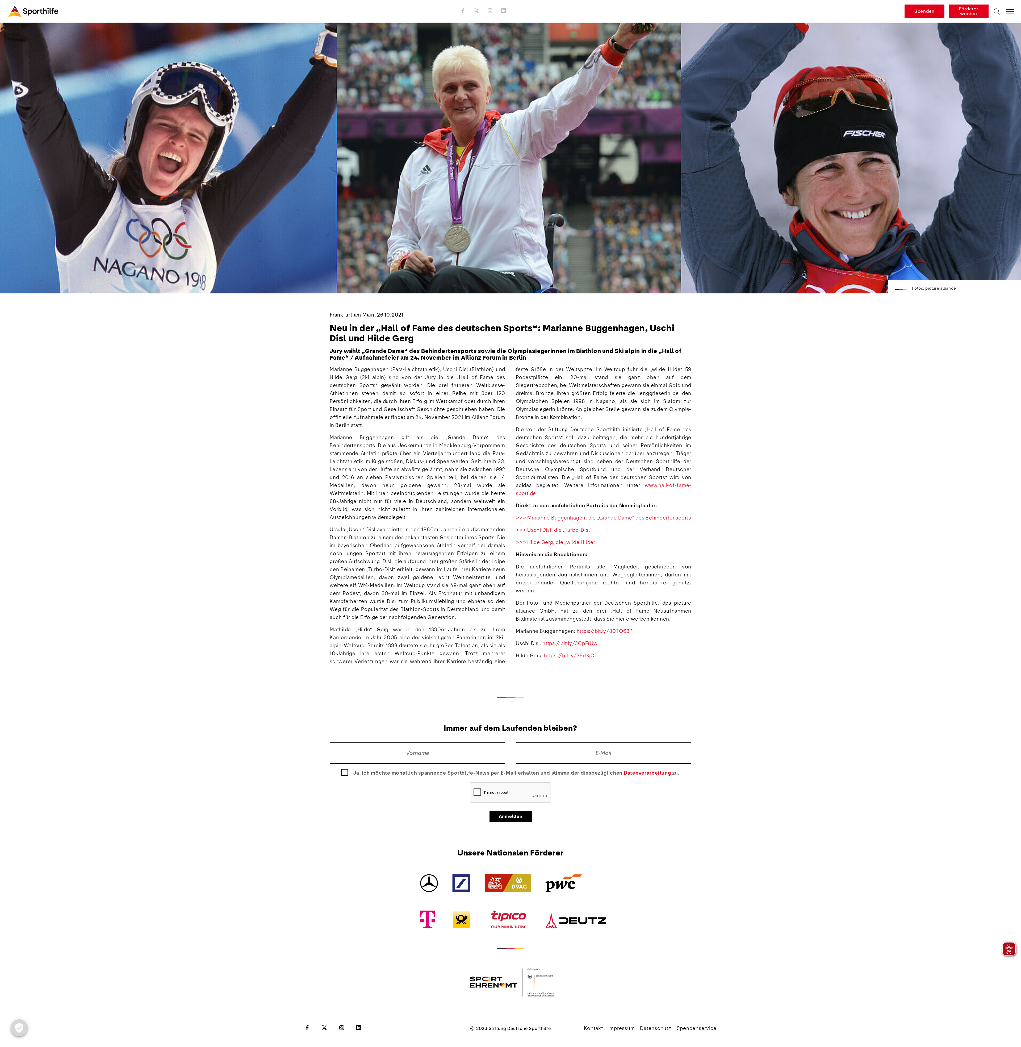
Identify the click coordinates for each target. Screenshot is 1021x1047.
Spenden (924, 11)
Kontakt (593, 1028)
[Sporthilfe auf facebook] (463, 10)
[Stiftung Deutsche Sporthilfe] (33, 11)
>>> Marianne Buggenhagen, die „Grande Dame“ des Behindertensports (603, 517)
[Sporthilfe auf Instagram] (490, 10)
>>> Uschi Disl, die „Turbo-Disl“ (554, 530)
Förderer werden (968, 11)
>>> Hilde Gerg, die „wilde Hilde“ (556, 542)
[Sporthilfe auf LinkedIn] (503, 10)
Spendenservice (697, 1028)
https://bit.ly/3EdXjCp (571, 655)
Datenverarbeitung (647, 773)
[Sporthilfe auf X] (476, 10)
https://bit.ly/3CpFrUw (570, 643)
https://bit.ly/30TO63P (605, 631)
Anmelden (510, 816)
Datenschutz (655, 1028)
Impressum (621, 1028)
